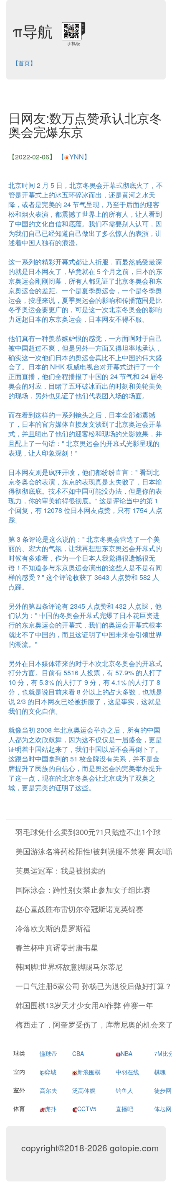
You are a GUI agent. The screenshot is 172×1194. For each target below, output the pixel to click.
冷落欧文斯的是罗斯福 (53, 927)
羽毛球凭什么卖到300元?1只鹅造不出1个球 (88, 831)
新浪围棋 (89, 1072)
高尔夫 (48, 1090)
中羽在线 (127, 1072)
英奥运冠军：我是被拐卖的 (60, 870)
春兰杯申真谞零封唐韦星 (56, 947)
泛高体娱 (84, 1090)
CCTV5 (86, 1108)
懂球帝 (48, 1053)
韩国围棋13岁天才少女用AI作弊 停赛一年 (84, 1004)
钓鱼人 (124, 1090)
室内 (19, 1071)
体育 (19, 1108)
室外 (19, 1090)
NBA (126, 1053)
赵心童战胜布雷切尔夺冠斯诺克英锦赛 (79, 908)
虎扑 (50, 1108)
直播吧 (124, 1108)
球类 (19, 1053)
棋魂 (160, 1072)
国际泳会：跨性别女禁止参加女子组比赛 (83, 889)
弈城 (50, 1072)
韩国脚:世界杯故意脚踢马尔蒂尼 (69, 966)
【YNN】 (74, 156)
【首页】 (24, 63)
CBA (78, 1053)
